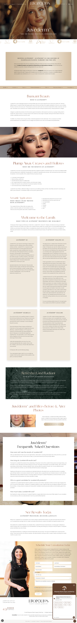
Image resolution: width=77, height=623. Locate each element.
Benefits (5, 87)
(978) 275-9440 (9, 4)
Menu (71, 4)
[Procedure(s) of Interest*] (53, 578)
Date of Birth (37, 572)
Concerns (14, 87)
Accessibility (33, 621)
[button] (2, 620)
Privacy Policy (50, 591)
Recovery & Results (57, 87)
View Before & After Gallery (54, 424)
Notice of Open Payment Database (46, 621)
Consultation (59, 4)
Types (23, 87)
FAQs (46, 87)
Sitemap (38, 621)
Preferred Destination (35, 87)
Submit (38, 593)
